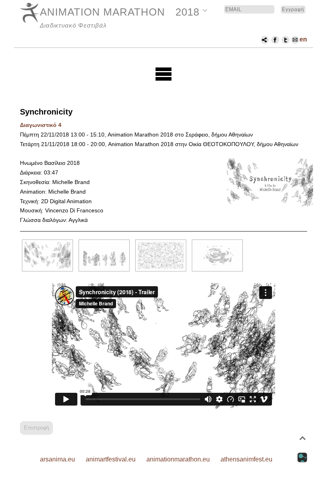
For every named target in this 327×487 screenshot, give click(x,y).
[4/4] (217, 255)
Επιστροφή (36, 428)
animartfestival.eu (111, 459)
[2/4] (104, 255)
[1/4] (47, 255)
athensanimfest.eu (246, 459)
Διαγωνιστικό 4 (40, 125)
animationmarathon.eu (178, 459)
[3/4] (161, 255)
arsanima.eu (57, 459)
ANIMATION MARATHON (102, 12)
